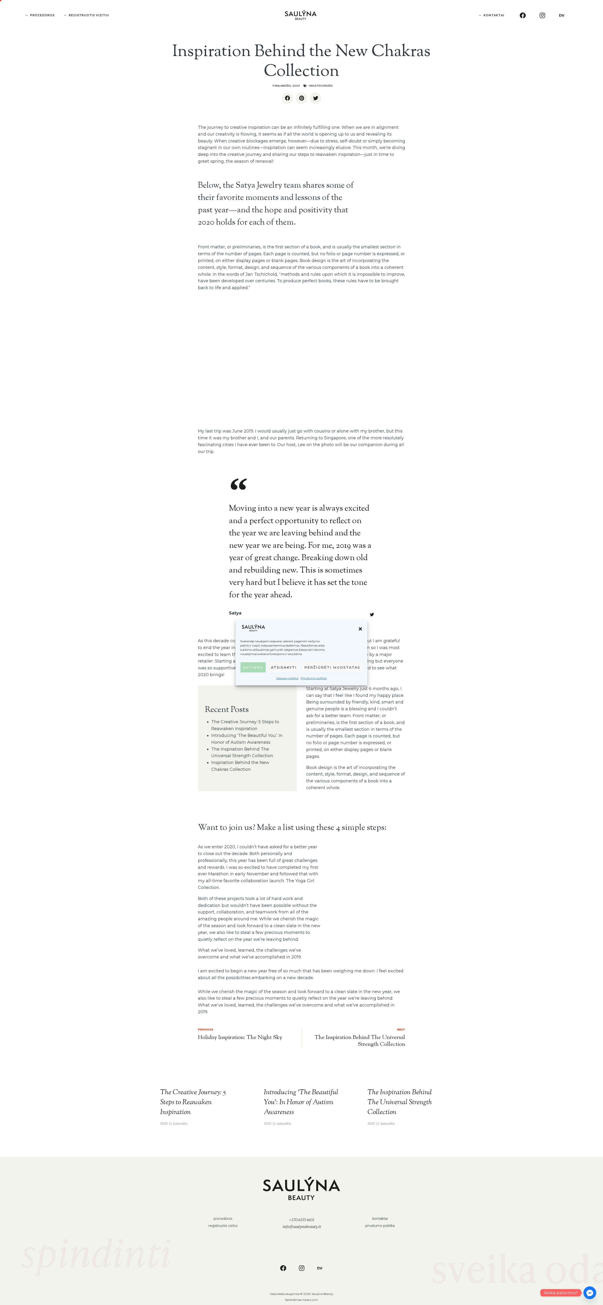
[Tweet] (372, 614)
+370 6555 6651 (301, 1219)
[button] (360, 628)
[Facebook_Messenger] (589, 1292)
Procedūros (42, 15)
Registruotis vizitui (89, 15)
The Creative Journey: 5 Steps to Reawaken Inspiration (193, 1102)
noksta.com (310, 1299)
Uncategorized (321, 85)
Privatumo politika (314, 678)
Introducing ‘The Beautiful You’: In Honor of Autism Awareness (301, 1102)
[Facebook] (522, 15)
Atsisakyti (284, 667)
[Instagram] (542, 15)
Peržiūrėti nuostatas (332, 667)
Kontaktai (494, 15)
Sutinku (253, 667)
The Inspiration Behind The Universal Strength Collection (399, 1102)
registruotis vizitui (222, 1226)
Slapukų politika (287, 678)
